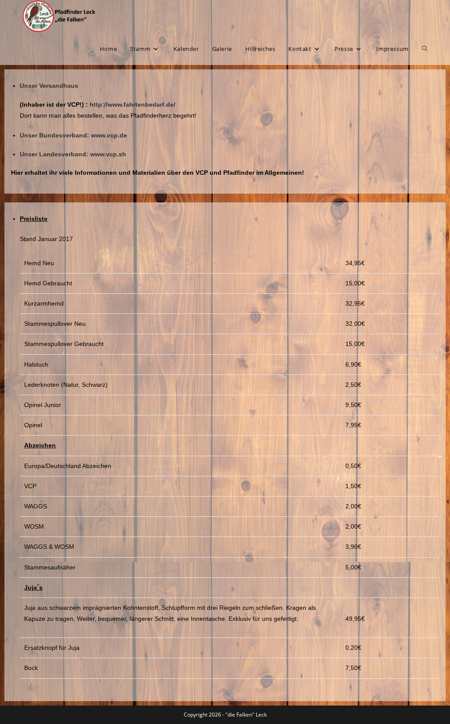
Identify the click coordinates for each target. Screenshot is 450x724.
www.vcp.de (109, 135)
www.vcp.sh (107, 154)
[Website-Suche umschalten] (424, 48)
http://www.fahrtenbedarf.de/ (132, 104)
